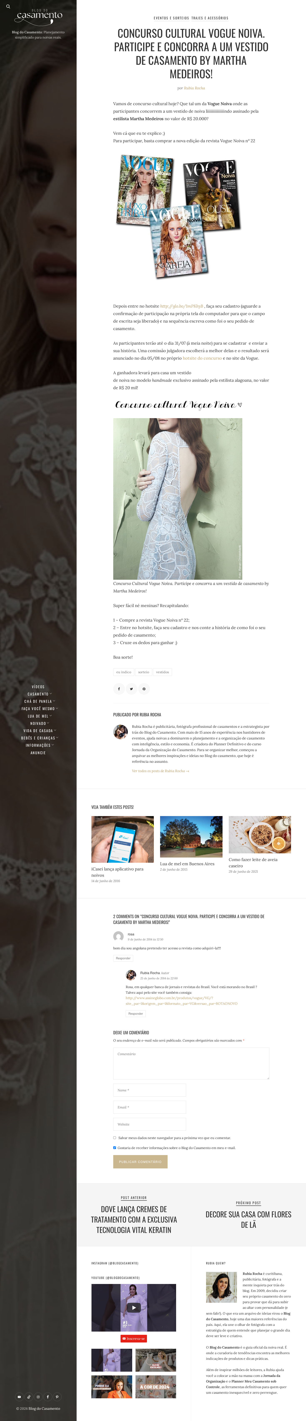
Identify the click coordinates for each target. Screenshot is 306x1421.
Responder (123, 958)
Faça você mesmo (38, 708)
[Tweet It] (131, 689)
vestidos (162, 672)
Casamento (38, 694)
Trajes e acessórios (210, 17)
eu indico (123, 672)
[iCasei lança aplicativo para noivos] (122, 839)
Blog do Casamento (44, 1408)
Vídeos (38, 686)
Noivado (38, 723)
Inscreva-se (136, 1338)
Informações (38, 745)
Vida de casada (38, 730)
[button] (112, 1362)
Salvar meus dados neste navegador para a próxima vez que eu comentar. (174, 1138)
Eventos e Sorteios (171, 17)
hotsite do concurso (202, 358)
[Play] (134, 1308)
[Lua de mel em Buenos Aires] (191, 837)
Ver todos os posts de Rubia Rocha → (160, 771)
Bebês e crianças (38, 737)
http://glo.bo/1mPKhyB (181, 306)
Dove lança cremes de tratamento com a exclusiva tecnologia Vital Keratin (134, 1219)
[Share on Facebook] (119, 689)
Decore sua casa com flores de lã (248, 1219)
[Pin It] (144, 689)
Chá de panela (38, 701)
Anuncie (38, 752)
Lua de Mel (38, 716)
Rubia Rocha (194, 88)
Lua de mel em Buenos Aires (187, 863)
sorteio (143, 672)
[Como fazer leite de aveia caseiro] (260, 835)
